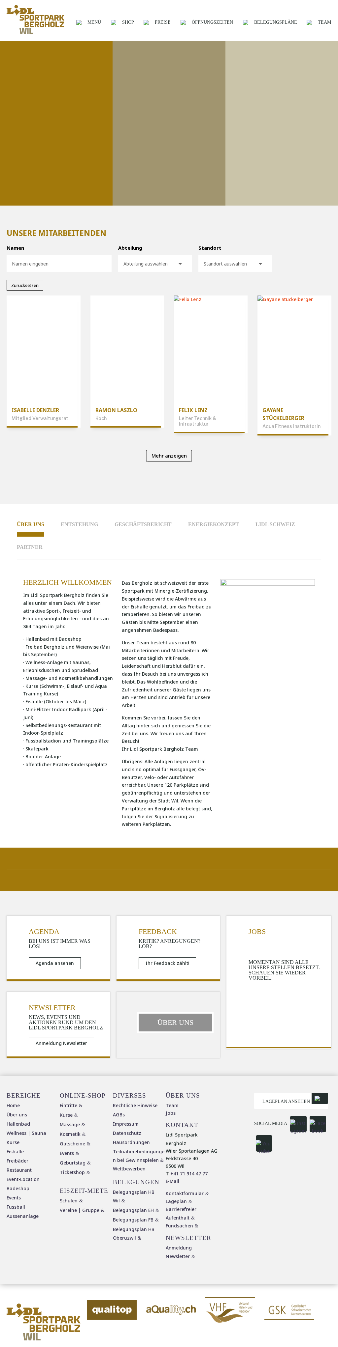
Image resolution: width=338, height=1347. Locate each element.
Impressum (126, 1124)
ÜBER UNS (175, 1022)
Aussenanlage (23, 1216)
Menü (94, 22)
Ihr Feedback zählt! (167, 963)
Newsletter (52, 1008)
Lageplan (176, 1201)
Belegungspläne (275, 22)
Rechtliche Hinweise (135, 1105)
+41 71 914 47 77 (189, 1173)
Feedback (158, 932)
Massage (70, 1124)
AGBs (119, 1114)
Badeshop (18, 1188)
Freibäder (17, 1161)
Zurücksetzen (25, 285)
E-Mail (172, 1181)
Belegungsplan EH (133, 1210)
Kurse (13, 1142)
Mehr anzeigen (169, 455)
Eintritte (68, 1105)
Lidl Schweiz (275, 524)
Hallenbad (18, 1124)
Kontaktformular (185, 1193)
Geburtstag (72, 1163)
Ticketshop (72, 1172)
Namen (15, 247)
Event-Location (23, 1179)
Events (14, 1197)
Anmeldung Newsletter (61, 1043)
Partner (30, 547)
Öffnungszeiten (212, 22)
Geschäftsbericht (143, 524)
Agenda (44, 932)
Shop (128, 22)
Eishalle (15, 1151)
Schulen (69, 1200)
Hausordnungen (131, 1142)
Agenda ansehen (55, 963)
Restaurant (19, 1170)
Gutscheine (72, 1143)
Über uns (30, 524)
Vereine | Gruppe (79, 1210)
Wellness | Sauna (26, 1133)
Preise (163, 22)
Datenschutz (127, 1133)
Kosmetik (70, 1134)
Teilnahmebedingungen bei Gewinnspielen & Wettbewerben (138, 1160)
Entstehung (79, 524)
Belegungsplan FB (133, 1220)
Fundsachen (179, 1225)
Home (13, 1105)
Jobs (257, 932)
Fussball (16, 1207)
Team (324, 22)
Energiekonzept (213, 524)
